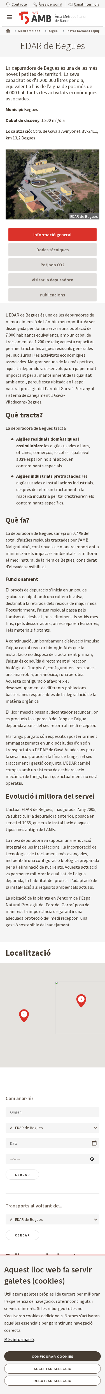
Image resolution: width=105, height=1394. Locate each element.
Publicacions (52, 295)
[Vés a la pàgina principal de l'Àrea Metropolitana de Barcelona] (52, 18)
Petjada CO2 (52, 264)
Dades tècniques (52, 249)
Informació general (52, 234)
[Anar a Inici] (8, 30)
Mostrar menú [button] (9, 12)
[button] (16, 4)
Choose (94, 1143)
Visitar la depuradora (52, 279)
